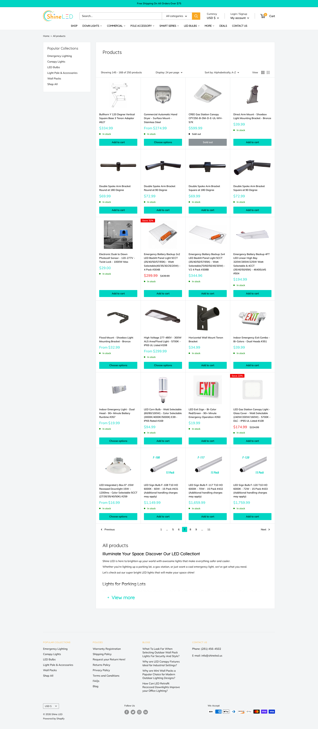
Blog (95, 686)
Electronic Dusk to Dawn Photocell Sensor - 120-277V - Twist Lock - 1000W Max (117, 258)
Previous (110, 529)
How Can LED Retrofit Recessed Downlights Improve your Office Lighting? (161, 687)
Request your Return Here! (109, 659)
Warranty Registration (107, 648)
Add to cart (118, 142)
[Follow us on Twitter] (133, 712)
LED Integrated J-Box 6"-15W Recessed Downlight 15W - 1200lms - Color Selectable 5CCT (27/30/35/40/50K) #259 (118, 490)
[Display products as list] (268, 72)
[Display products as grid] (262, 72)
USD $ (48, 706)
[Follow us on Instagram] (139, 712)
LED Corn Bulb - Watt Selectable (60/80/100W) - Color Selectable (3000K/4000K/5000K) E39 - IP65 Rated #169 (163, 415)
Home (46, 35)
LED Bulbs (53, 67)
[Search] (196, 16)
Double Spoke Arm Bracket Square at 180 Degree (204, 188)
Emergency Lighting (59, 56)
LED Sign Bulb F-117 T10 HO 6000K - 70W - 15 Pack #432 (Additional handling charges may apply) (206, 490)
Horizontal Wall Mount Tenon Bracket (206, 339)
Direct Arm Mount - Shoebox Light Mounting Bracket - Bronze (252, 116)
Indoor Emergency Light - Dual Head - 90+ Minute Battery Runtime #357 (117, 413)
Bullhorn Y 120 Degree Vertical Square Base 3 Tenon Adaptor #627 (117, 118)
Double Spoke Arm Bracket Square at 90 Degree (249, 188)
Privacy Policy (101, 670)
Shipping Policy (102, 654)
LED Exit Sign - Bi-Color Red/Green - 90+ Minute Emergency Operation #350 (204, 413)
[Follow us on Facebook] (126, 712)
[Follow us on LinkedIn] (145, 712)
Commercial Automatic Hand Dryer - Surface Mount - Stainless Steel (160, 118)
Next (263, 529)
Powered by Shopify (53, 718)
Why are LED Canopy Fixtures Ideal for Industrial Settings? (161, 663)
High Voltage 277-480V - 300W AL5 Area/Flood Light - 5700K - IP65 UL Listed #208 (163, 341)
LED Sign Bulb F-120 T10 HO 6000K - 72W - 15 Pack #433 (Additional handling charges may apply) (250, 490)
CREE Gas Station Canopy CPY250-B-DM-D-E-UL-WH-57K (206, 118)
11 (208, 529)
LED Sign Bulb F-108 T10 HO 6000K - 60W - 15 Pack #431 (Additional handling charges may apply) (161, 490)
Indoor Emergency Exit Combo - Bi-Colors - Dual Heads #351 (251, 339)
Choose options (163, 142)
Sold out (208, 142)
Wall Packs (54, 78)
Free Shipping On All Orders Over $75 (159, 3)
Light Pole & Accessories (62, 72)
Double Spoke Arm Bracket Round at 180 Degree (115, 188)
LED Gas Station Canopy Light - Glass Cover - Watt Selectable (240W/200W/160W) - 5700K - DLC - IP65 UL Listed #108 (251, 415)
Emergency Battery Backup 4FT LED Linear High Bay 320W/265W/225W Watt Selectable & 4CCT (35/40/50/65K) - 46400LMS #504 (251, 264)
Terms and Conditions (106, 675)
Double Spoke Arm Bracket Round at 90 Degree (159, 188)
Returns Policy (101, 664)
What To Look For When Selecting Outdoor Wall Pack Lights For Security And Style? (160, 652)
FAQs (96, 681)
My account (238, 18)
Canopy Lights (56, 61)
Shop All (52, 84)
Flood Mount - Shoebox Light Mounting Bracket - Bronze (116, 339)
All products (59, 35)
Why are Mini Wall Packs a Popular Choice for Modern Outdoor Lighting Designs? (159, 674)
